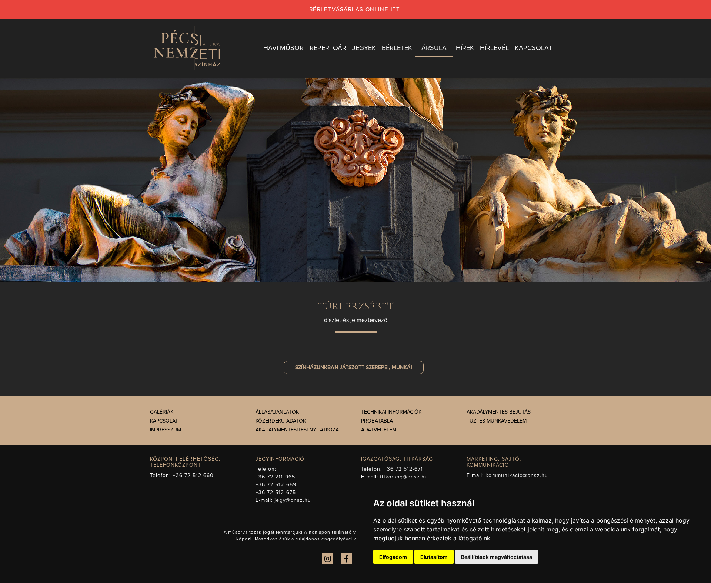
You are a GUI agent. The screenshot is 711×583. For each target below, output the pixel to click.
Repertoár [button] (328, 48)
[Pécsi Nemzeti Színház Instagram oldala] (327, 558)
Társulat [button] (434, 48)
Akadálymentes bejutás (499, 412)
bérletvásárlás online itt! (355, 9)
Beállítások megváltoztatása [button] (496, 557)
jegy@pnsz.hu (292, 500)
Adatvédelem (378, 430)
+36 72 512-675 (276, 492)
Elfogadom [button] (393, 557)
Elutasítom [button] (434, 557)
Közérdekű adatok (281, 421)
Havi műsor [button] (283, 48)
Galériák (161, 412)
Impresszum (165, 430)
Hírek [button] (465, 48)
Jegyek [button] (364, 48)
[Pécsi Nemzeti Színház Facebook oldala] (346, 558)
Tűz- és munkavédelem (497, 421)
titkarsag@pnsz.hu (404, 477)
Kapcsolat (164, 421)
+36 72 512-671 (403, 469)
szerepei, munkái (353, 367)
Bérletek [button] (397, 48)
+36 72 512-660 (193, 475)
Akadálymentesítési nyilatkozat (298, 430)
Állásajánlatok (277, 412)
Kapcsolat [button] (533, 48)
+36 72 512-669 (276, 484)
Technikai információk (391, 412)
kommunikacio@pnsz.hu (516, 475)
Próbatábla (377, 421)
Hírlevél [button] (494, 48)
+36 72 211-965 (275, 477)
